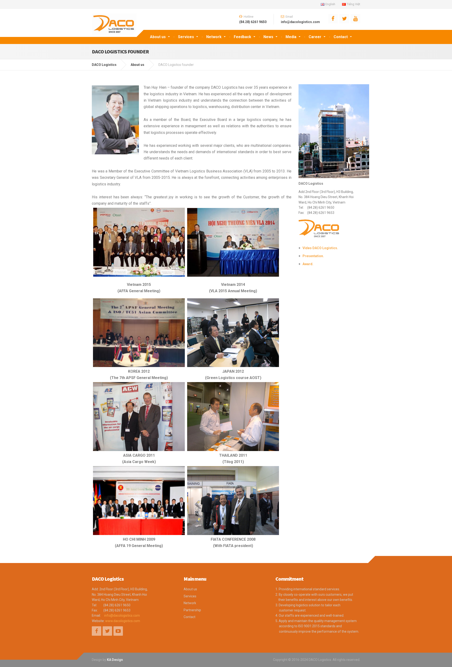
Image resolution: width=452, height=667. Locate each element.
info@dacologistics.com (122, 615)
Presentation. (313, 256)
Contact (341, 37)
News (268, 37)
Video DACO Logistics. (320, 248)
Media (291, 37)
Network (214, 37)
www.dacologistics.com (122, 621)
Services (186, 37)
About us (158, 37)
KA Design (115, 660)
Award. (308, 264)
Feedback (242, 37)
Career (315, 37)
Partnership (192, 610)
